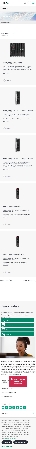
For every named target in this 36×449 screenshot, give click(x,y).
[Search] (25, 3)
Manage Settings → (7, 446)
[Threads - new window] (13, 407)
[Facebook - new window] (17, 407)
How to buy (8, 334)
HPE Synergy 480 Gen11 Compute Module (18, 110)
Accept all (7, 442)
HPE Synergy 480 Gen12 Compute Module (18, 158)
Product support (9, 325)
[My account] (28, 3)
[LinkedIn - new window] (3, 407)
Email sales (6, 396)
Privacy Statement (10, 438)
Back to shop (3, 22)
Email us (7, 329)
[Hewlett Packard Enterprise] (5, 3)
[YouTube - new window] (21, 407)
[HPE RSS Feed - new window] (24, 407)
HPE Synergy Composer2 (12, 206)
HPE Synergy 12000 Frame (12, 62)
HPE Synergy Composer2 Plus (13, 254)
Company (5, 413)
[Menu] (33, 3)
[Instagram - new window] (10, 407)
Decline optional (20, 442)
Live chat (8, 320)
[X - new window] (6, 407)
